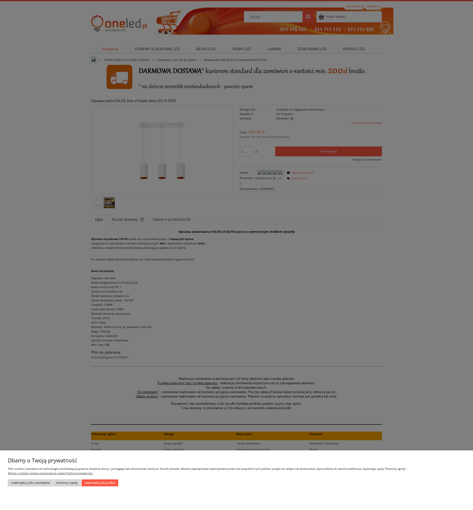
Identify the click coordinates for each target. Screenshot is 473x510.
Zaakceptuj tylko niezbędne (30, 483)
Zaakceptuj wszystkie (99, 483)
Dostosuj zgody (67, 483)
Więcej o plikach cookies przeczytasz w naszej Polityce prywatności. (50, 473)
